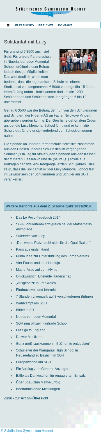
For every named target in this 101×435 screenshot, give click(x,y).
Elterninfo (24, 25)
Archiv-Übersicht (34, 398)
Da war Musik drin (29, 337)
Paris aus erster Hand (32, 249)
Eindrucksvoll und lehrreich (37, 290)
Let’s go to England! (31, 330)
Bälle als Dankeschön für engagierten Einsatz (51, 376)
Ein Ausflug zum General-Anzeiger (42, 369)
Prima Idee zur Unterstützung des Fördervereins (52, 256)
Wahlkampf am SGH (31, 303)
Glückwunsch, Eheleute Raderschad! (44, 276)
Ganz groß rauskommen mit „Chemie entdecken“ (53, 344)
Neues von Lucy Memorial (36, 317)
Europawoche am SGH (33, 362)
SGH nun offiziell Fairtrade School (42, 323)
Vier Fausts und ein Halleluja (38, 263)
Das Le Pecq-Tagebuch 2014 (38, 217)
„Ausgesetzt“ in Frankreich (36, 283)
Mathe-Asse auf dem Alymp (37, 270)
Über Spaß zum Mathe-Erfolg (38, 382)
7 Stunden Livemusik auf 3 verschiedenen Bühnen (54, 297)
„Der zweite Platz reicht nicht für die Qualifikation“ (53, 243)
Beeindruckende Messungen (38, 389)
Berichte (46, 25)
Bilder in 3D (25, 310)
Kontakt (65, 25)
